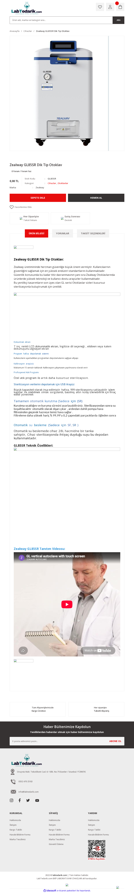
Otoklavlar (63, 183)
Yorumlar (62, 233)
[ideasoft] (49, 890)
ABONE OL (115, 741)
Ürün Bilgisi (36, 233)
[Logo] (27, 8)
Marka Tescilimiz (18, 839)
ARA (118, 20)
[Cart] (120, 7)
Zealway (40, 187)
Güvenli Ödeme (56, 844)
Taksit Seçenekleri (93, 233)
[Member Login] (110, 7)
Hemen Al (96, 197)
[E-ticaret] (66, 890)
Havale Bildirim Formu (20, 834)
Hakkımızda (15, 820)
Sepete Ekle (38, 197)
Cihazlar (52, 183)
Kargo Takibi (16, 829)
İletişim (13, 825)
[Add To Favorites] (67, 207)
